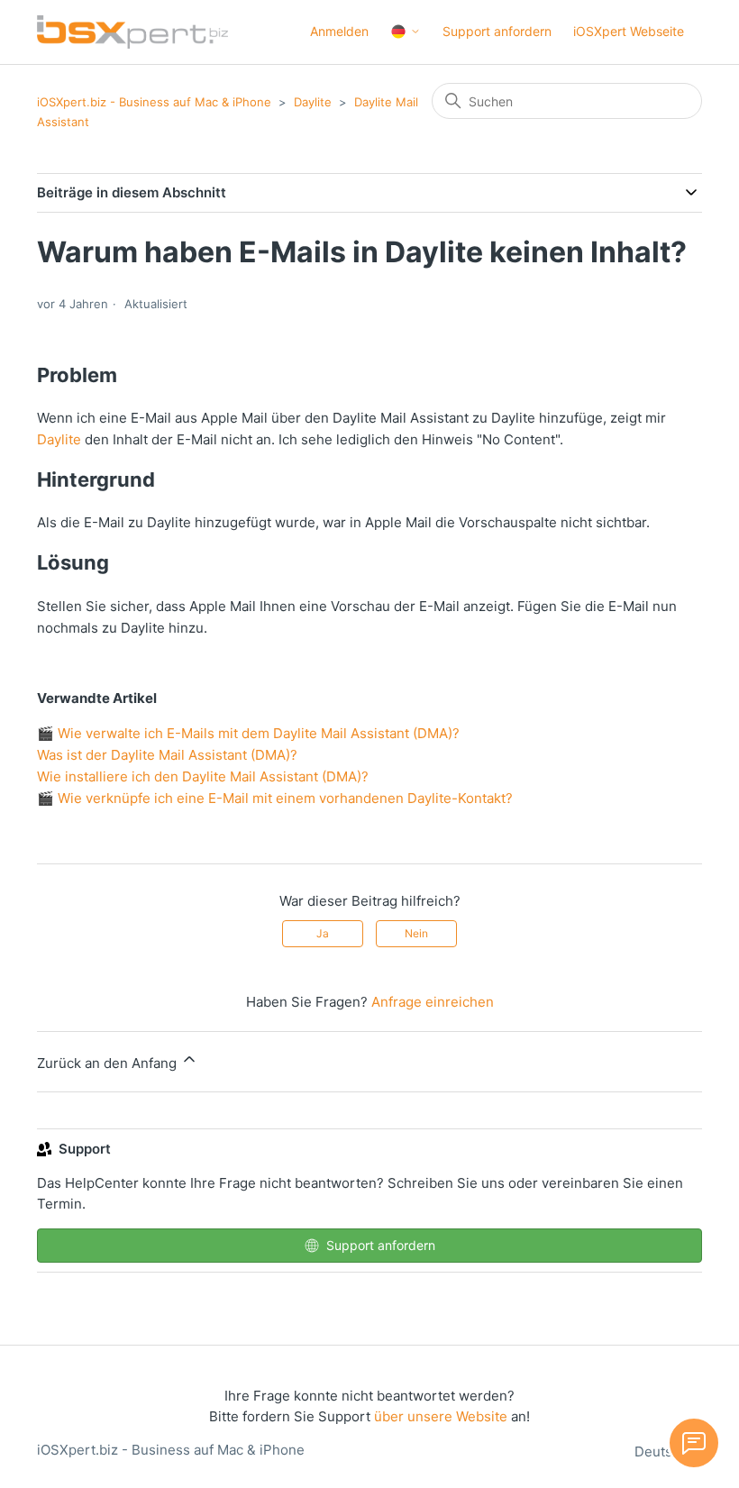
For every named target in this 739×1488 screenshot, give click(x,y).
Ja (322, 933)
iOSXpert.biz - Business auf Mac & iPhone (154, 102)
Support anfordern (497, 31)
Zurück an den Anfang (108, 1063)
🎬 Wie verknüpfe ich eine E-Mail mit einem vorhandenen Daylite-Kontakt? (275, 798)
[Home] (132, 32)
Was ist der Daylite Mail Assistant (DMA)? (167, 754)
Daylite (313, 102)
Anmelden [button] (339, 31)
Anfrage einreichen (432, 1001)
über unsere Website (440, 1416)
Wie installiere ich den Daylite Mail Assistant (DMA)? (203, 776)
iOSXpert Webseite (628, 31)
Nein (416, 933)
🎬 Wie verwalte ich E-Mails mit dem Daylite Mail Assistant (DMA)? (248, 733)
